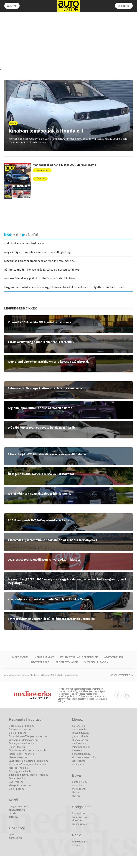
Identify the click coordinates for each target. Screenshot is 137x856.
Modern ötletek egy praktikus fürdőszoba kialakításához (39, 278)
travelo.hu (77, 750)
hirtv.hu (13, 813)
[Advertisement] (68, 40)
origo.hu (13, 816)
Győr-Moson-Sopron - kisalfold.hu (28, 750)
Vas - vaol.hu (16, 781)
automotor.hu (79, 729)
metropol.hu (79, 788)
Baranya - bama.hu (20, 729)
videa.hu (77, 820)
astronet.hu (78, 725)
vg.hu (12, 834)
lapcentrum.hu (80, 823)
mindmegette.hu (81, 746)
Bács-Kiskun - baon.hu (21, 725)
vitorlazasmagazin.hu (84, 757)
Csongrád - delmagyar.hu (23, 739)
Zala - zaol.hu (16, 788)
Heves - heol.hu (18, 757)
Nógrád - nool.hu (18, 767)
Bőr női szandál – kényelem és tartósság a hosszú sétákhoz (41, 269)
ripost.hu (77, 785)
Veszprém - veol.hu (20, 785)
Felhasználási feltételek (79, 657)
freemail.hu (78, 813)
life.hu (75, 792)
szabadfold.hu (17, 809)
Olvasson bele (42, 170)
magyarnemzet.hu (19, 806)
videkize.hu (78, 760)
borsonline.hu (79, 781)
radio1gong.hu (80, 841)
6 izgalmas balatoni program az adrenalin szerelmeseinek (40, 261)
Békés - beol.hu (18, 732)
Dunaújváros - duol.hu (21, 743)
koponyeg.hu (79, 817)
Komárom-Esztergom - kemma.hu (28, 764)
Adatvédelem (113, 657)
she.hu (76, 795)
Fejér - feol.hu (17, 746)
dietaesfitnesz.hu (81, 753)
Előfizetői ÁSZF (66, 662)
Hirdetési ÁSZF (39, 662)
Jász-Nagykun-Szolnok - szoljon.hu (29, 760)
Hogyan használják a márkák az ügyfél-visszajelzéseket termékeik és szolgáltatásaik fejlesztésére (64, 287)
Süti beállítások (96, 662)
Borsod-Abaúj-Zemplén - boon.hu (28, 736)
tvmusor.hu (78, 764)
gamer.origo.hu (80, 736)
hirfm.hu (76, 845)
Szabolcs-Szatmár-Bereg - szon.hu (28, 774)
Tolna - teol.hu (17, 778)
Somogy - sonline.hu (20, 771)
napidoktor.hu (79, 743)
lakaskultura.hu (80, 732)
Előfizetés (40, 179)
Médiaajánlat (44, 657)
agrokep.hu (15, 837)
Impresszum (20, 657)
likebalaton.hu (80, 739)
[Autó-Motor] (68, 6)
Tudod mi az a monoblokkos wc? (24, 243)
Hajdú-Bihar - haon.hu (21, 753)
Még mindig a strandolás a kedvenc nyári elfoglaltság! (37, 252)
